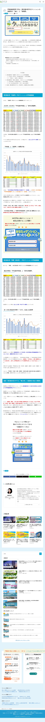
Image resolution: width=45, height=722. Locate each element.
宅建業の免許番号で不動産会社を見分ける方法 (16, 619)
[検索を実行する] (40, 554)
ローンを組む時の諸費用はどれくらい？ (10, 704)
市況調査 (6, 13)
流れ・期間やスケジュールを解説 (9, 690)
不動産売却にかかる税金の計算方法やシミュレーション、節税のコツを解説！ (21, 613)
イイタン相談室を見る (16, 679)
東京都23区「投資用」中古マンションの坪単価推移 (18, 74)
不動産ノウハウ (16, 711)
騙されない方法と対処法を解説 (24, 698)
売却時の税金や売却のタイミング (9, 698)
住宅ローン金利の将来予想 (21, 702)
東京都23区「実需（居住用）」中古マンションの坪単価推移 (20, 79)
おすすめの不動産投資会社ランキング (10, 696)
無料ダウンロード (16, 714)
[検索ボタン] (40, 1)
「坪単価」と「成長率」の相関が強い (16, 78)
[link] (18, 501)
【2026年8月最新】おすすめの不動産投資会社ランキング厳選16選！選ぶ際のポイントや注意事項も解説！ (24, 625)
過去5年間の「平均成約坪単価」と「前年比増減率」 (19, 81)
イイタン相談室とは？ (7, 679)
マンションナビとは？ (33, 674)
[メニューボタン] (43, 1)
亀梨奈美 (9, 495)
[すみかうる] (3, 1)
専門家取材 (32, 713)
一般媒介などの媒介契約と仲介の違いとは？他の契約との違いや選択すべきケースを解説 (23, 635)
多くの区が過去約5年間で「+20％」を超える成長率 (18, 83)
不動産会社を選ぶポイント (24, 691)
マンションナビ (10, 711)
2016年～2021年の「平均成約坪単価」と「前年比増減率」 (20, 76)
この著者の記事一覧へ (28, 504)
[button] (9, 476)
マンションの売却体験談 (21, 713)
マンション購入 (29, 711)
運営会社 (22, 714)
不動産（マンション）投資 (7, 713)
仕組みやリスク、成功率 (25, 696)
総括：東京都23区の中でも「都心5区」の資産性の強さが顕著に (20, 85)
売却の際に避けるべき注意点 (24, 690)
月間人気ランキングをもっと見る (22, 640)
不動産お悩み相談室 (28, 714)
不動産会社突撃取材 (38, 713)
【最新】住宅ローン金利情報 (8, 702)
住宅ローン (36, 711)
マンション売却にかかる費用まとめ (9, 691)
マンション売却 (23, 711)
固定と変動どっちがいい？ (34, 702)
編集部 (14, 713)
